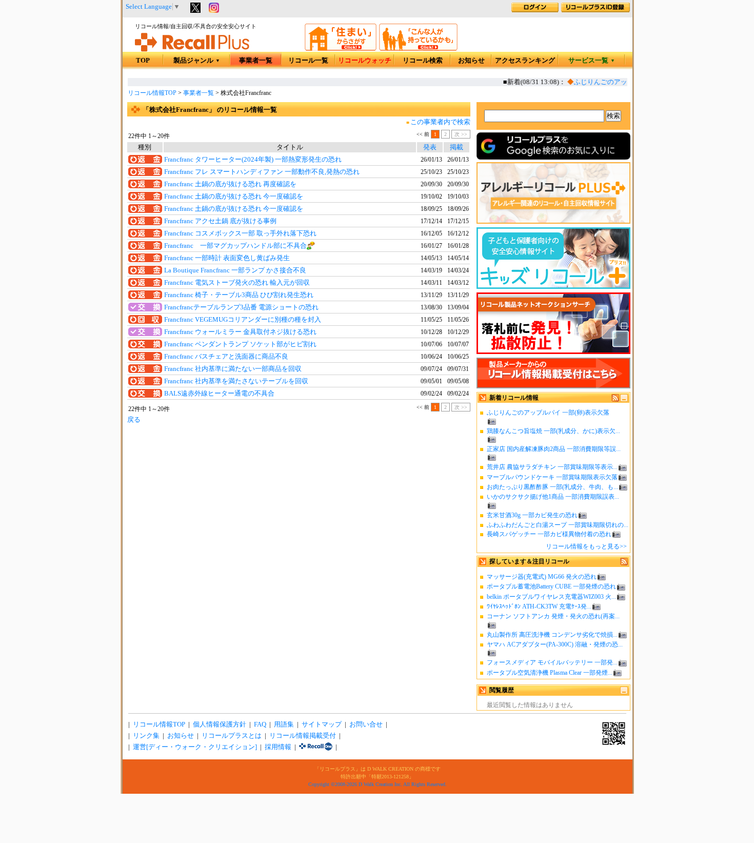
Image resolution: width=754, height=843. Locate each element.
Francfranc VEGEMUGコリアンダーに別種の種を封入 (242, 319)
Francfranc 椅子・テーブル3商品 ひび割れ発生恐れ (238, 295)
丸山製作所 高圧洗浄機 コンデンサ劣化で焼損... (552, 635)
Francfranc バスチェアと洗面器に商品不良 (226, 356)
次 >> (460, 134)
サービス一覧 (591, 60)
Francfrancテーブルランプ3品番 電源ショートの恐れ (241, 307)
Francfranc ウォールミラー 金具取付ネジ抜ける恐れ (240, 332)
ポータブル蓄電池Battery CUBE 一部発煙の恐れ (551, 586)
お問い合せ (366, 724)
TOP (143, 60)
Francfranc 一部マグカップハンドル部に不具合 (235, 245)
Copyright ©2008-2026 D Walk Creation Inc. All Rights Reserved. (377, 784)
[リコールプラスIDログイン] (535, 10)
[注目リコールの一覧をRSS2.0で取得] (624, 563)
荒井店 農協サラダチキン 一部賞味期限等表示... (552, 467)
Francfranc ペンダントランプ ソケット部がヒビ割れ (240, 344)
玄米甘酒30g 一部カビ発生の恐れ (532, 515)
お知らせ (471, 60)
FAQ (260, 724)
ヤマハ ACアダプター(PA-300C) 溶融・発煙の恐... (555, 644)
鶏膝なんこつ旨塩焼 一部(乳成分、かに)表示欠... (553, 431)
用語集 (284, 724)
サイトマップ (322, 724)
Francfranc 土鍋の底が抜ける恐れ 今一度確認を (233, 196)
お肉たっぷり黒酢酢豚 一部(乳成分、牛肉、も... (552, 487)
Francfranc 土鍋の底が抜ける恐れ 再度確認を (230, 184)
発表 (429, 147)
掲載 (456, 147)
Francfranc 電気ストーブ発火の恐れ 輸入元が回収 (237, 282)
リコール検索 (423, 60)
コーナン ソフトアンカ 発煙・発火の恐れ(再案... (553, 616)
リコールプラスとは (232, 735)
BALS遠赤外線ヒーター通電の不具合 (219, 393)
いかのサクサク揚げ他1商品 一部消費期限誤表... (553, 497)
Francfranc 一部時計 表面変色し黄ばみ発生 (227, 258)
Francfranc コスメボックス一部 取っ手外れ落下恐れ (240, 233)
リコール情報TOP (152, 93)
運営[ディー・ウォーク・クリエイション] (195, 747)
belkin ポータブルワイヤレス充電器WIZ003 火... (551, 597)
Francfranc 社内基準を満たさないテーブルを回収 (236, 381)
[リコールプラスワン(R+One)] (315, 747)
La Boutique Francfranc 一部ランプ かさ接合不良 (235, 270)
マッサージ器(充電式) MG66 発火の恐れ (542, 577)
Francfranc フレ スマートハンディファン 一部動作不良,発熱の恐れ (262, 171)
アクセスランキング (525, 60)
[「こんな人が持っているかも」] (418, 48)
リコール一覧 (308, 60)
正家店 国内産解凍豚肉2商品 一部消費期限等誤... (554, 449)
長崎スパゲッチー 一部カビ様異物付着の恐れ (549, 534)
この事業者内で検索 (440, 122)
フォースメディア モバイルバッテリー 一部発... (552, 662)
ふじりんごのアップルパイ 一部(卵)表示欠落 (548, 412)
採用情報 (278, 747)
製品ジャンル (196, 60)
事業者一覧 (255, 60)
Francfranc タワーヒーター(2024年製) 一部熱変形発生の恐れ (253, 159)
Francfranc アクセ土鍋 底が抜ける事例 (220, 221)
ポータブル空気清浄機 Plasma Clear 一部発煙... (549, 673)
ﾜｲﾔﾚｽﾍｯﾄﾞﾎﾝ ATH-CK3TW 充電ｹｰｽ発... (539, 606)
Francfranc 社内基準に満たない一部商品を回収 (233, 369)
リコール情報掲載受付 (302, 735)
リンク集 (146, 735)
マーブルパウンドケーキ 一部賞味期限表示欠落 (552, 477)
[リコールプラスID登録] (595, 10)
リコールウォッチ (364, 60)
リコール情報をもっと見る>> (586, 546)
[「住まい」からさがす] (340, 48)
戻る (134, 419)
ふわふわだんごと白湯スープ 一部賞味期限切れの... (557, 525)
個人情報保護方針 (219, 724)
